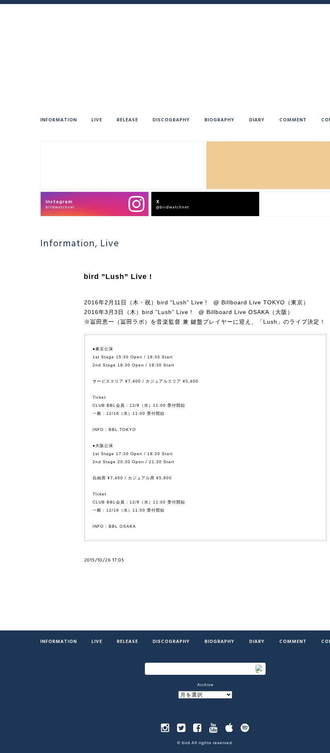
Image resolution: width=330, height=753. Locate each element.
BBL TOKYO (122, 429)
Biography (219, 119)
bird (186, 743)
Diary (257, 119)
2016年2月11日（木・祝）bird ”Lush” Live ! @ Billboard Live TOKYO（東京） (196, 302)
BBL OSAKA (122, 526)
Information (58, 119)
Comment (293, 119)
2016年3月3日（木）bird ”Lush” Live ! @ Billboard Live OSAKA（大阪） (188, 312)
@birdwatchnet (172, 204)
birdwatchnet (60, 204)
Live (96, 119)
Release (127, 119)
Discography (171, 119)
